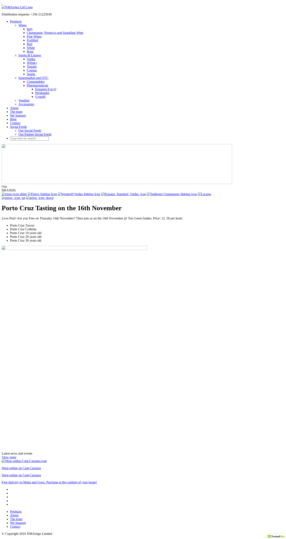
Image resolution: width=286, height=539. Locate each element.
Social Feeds (18, 127)
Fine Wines (34, 36)
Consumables (36, 81)
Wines (22, 25)
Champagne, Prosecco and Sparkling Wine (55, 32)
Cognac (32, 70)
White (31, 48)
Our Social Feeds (29, 130)
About (14, 108)
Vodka (31, 59)
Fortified (32, 40)
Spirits (31, 74)
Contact (15, 123)
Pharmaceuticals (37, 85)
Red (29, 44)
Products (16, 21)
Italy (30, 29)
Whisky (32, 63)
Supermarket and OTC (33, 78)
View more (9, 457)
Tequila (32, 66)
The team (16, 111)
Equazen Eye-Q (45, 89)
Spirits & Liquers (29, 55)
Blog (13, 119)
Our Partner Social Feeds (35, 134)
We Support (18, 115)
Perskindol (42, 93)
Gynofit (40, 96)
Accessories (26, 104)
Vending (24, 100)
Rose (30, 51)
